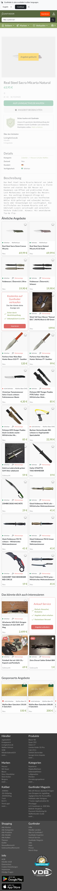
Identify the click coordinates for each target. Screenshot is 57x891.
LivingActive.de (11, 137)
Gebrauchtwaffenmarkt (10, 848)
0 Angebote (8, 143)
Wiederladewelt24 (9, 752)
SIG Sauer (5, 769)
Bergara (5, 779)
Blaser (4, 772)
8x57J (4, 801)
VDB (3, 750)
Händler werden (34, 830)
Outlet (4, 843)
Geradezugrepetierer (36, 779)
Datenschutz (6, 864)
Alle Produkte (7, 832)
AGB (3, 859)
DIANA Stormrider (35, 752)
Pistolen (31, 777)
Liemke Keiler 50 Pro (36, 747)
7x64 (4, 798)
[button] (52, 13)
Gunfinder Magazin (35, 840)
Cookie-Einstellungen (10, 867)
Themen (5, 840)
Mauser (4, 766)
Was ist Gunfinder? (35, 832)
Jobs (30, 843)
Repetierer (32, 766)
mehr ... (4, 755)
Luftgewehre (33, 774)
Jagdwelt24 (6, 740)
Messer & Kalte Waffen (39, 158)
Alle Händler (6, 835)
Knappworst (6, 742)
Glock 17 (31, 745)
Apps (30, 845)
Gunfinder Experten (35, 835)
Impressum (6, 869)
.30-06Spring (7, 793)
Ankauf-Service (34, 837)
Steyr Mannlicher (8, 774)
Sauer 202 (32, 742)
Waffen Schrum (7, 747)
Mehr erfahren (37, 127)
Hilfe (30, 827)
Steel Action (6, 777)
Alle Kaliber (6, 837)
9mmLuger (6, 803)
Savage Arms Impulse (36, 755)
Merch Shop (33, 850)
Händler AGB (7, 862)
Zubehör (24, 158)
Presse (31, 848)
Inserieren (45, 14)
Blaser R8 (32, 740)
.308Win (5, 791)
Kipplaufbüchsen (34, 769)
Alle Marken (6, 827)
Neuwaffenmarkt (8, 845)
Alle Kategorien (7, 830)
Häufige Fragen (7, 872)
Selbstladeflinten (34, 772)
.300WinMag (7, 796)
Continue (20, 7)
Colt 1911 (32, 750)
